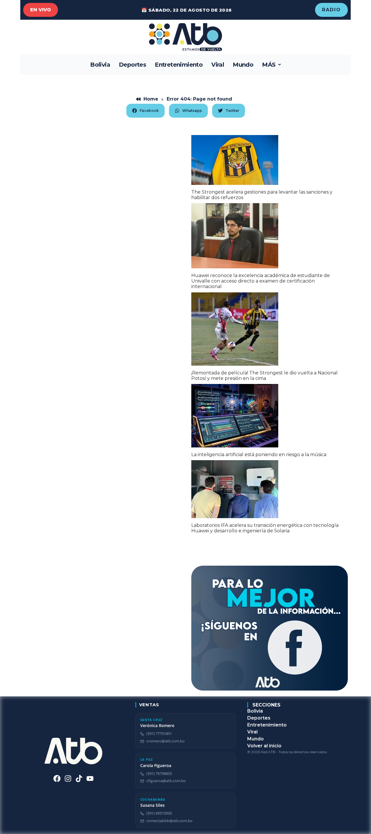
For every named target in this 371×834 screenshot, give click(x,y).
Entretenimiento (179, 64)
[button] (271, 64)
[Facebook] (57, 778)
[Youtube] (90, 778)
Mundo (243, 64)
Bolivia (100, 64)
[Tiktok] (79, 778)
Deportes (132, 64)
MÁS (268, 64)
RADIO (331, 9)
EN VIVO (40, 9)
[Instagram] (68, 778)
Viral (217, 64)
